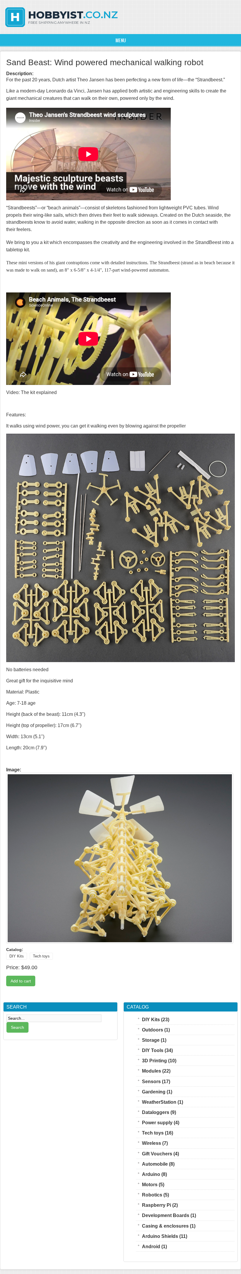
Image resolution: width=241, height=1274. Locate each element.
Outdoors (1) (156, 1029)
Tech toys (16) (157, 1132)
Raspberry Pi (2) (160, 1205)
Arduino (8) (154, 1174)
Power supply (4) (160, 1122)
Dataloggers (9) (159, 1112)
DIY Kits (16, 956)
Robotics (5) (155, 1194)
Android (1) (154, 1246)
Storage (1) (154, 1040)
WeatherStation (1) (162, 1102)
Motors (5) (153, 1184)
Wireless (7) (155, 1143)
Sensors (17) (156, 1081)
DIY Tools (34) (157, 1050)
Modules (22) (156, 1070)
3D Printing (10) (159, 1060)
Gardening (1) (157, 1091)
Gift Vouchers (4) (160, 1153)
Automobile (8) (158, 1164)
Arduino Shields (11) (164, 1236)
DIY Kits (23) (155, 1019)
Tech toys (41, 956)
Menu (121, 40)
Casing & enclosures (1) (168, 1225)
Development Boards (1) (169, 1215)
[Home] (61, 27)
